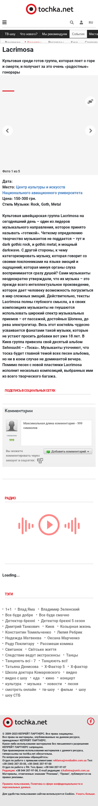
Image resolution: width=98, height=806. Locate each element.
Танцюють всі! (55, 661)
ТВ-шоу (10, 34)
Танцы (72, 655)
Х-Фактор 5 (54, 666)
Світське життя (42, 649)
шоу (82, 689)
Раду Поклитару (19, 643)
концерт (67, 678)
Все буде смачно (54, 615)
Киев (49, 626)
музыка (34, 684)
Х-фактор (79, 666)
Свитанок (13, 649)
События (78, 34)
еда (36, 678)
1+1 (8, 609)
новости (54, 684)
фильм (67, 689)
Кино (74, 42)
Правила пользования (15, 783)
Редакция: (8, 770)
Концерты (34, 42)
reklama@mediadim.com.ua (70, 760)
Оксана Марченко (63, 638)
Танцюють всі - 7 (20, 661)
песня (73, 684)
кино (50, 678)
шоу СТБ (12, 695)
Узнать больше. (85, 793)
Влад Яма (26, 609)
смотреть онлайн (20, 689)
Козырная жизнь (75, 626)
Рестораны (56, 42)
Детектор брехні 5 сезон (63, 621)
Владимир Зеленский (60, 609)
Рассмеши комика (56, 643)
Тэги (9, 594)
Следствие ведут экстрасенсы (32, 655)
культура (13, 684)
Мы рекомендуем (54, 34)
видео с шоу (16, 678)
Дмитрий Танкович (22, 626)
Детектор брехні (20, 621)
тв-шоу (48, 689)
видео (71, 672)
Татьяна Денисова (22, 666)
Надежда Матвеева (23, 638)
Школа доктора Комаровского (32, 672)
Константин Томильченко (28, 632)
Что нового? (28, 34)
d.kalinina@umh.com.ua (75, 770)
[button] (81, 22)
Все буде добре (19, 615)
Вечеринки (12, 42)
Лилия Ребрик (69, 632)
